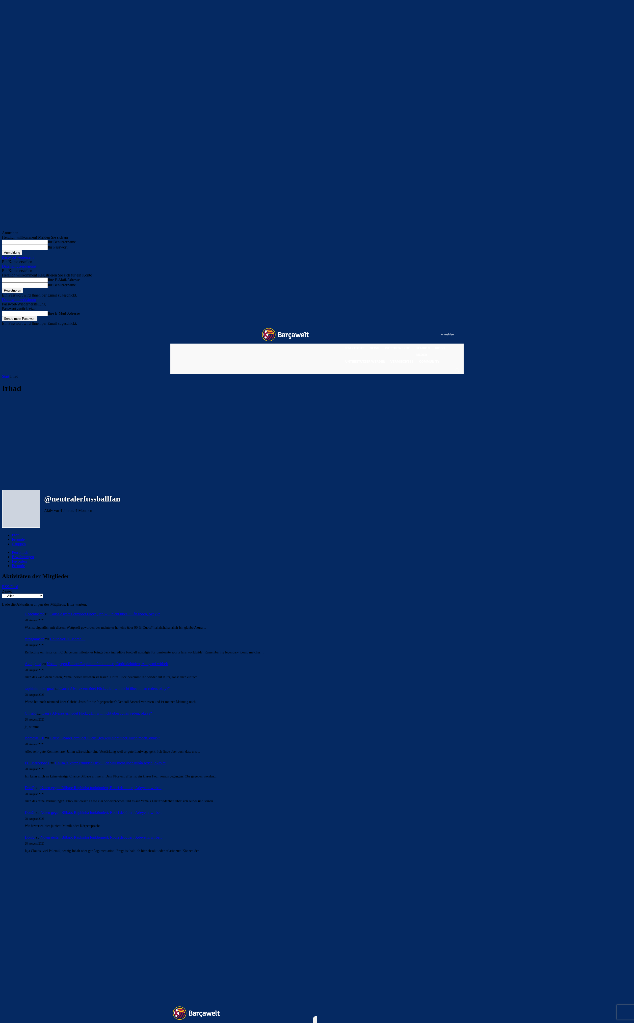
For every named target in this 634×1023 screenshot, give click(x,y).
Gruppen (19, 544)
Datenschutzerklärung (19, 266)
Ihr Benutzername (62, 242)
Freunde (18, 539)
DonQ (30, 788)
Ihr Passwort (57, 247)
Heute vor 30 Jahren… (67, 639)
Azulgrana (33, 664)
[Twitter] (427, 335)
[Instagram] (417, 335)
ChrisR (30, 713)
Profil (16, 535)
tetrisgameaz (34, 639)
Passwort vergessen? (18, 257)
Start (5, 376)
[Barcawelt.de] (285, 334)
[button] (456, 369)
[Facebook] (407, 335)
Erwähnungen (23, 557)
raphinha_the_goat (39, 688)
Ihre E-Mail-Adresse (64, 280)
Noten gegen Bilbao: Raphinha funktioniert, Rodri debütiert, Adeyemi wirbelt (107, 664)
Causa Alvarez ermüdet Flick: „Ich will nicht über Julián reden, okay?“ (105, 614)
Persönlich (20, 552)
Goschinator (34, 614)
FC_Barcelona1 (37, 763)
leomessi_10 (34, 738)
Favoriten (19, 561)
